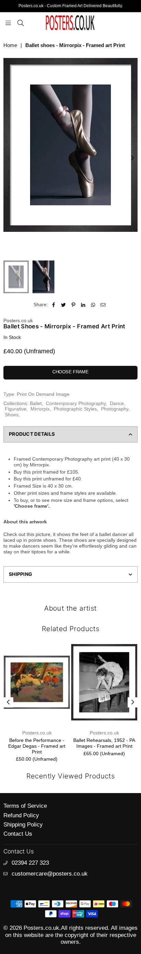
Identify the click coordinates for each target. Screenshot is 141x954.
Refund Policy (21, 815)
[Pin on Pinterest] (73, 305)
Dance (117, 403)
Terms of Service (25, 806)
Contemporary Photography (76, 403)
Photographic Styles (75, 409)
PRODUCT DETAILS (32, 434)
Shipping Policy (23, 824)
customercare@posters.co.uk (50, 873)
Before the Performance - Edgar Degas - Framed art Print (36, 746)
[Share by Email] (103, 305)
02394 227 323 (30, 863)
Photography (114, 409)
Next (132, 158)
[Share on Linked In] (83, 305)
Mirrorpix (40, 409)
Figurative (15, 409)
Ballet (36, 403)
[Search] (20, 22)
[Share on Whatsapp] (93, 305)
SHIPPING (20, 574)
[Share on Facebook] (53, 305)
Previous (8, 158)
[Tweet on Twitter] (63, 305)
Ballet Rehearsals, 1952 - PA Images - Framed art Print (104, 743)
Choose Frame (70, 371)
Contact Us (17, 834)
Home (10, 45)
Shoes (11, 414)
